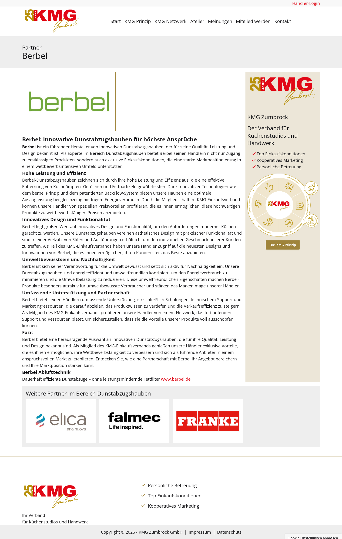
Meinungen (220, 21)
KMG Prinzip (137, 21)
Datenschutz (229, 532)
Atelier (197, 21)
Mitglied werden (253, 21)
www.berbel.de (176, 379)
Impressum (200, 532)
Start (116, 21)
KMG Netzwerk (170, 21)
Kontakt (282, 21)
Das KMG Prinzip (283, 245)
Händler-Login (306, 3)
